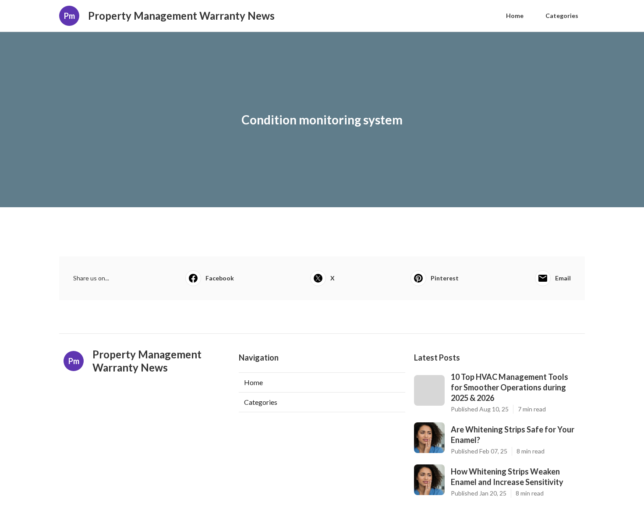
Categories (561, 15)
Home (515, 15)
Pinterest (445, 278)
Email (563, 278)
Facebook (219, 278)
